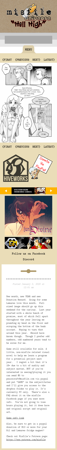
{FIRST (7, 59)
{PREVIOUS (22, 59)
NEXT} (36, 59)
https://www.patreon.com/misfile (26, 439)
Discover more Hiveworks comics (23, 191)
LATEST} (49, 59)
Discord (28, 259)
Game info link (15, 417)
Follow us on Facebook (28, 253)
